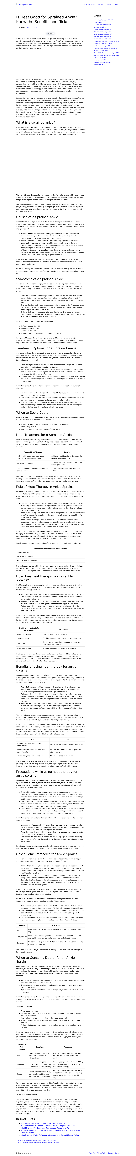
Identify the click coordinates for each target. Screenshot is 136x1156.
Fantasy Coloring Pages (102, 36)
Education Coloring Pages (103, 34)
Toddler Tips (100, 57)
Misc (108, 43)
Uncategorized (100, 60)
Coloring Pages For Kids (102, 29)
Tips (116, 4)
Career (98, 22)
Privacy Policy (101, 1153)
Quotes (100, 4)
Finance (98, 39)
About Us (92, 1153)
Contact (110, 1153)
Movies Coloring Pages (102, 46)
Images (109, 4)
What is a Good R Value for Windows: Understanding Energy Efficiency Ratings (50, 1135)
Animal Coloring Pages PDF (103, 20)
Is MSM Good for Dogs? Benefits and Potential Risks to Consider (38, 1142)
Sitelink (117, 1153)
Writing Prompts (101, 64)
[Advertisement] (50, 64)
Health (107, 39)
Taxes (107, 55)
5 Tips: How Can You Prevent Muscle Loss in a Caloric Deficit (37, 1140)
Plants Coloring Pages (102, 48)
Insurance (114, 41)
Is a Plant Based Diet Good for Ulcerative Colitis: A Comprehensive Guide (48, 1126)
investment (99, 43)
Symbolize (98, 55)
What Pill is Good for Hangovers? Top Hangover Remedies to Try (45, 1128)
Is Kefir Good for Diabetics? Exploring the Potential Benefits (43, 1123)
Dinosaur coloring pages (102, 32)
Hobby (97, 41)
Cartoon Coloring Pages (102, 24)
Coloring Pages (89, 4)
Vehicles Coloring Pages (102, 62)
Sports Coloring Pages (110, 53)
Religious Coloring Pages (102, 50)
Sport (97, 53)
